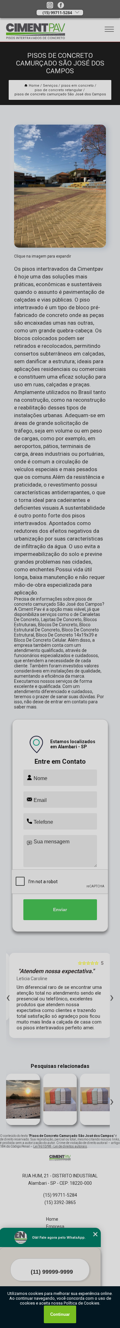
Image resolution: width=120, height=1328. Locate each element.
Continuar (60, 1314)
